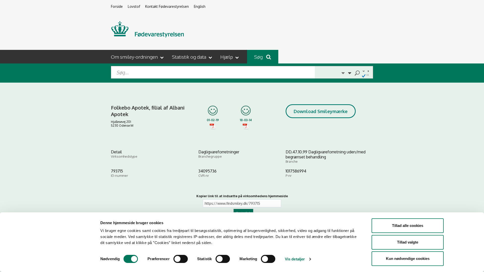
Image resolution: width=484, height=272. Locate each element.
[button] (138, 57)
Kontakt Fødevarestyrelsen (167, 6)
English (199, 6)
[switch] (180, 259)
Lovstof (134, 6)
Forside (117, 6)
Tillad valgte (407, 242)
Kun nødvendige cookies (408, 258)
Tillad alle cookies (407, 225)
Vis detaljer (295, 259)
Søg (259, 57)
